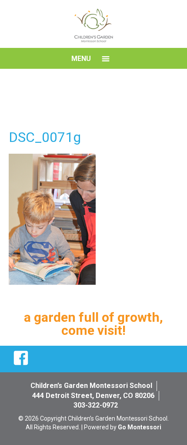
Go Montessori (139, 427)
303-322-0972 (95, 405)
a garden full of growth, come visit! (93, 324)
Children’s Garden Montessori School (91, 385)
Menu (81, 58)
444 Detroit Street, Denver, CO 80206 (93, 395)
